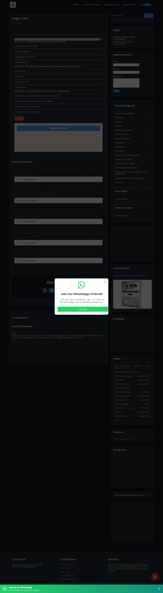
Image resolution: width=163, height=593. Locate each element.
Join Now (83, 309)
